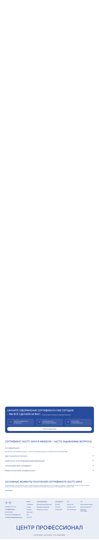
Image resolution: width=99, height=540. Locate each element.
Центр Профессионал (49, 527)
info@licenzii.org (10, 509)
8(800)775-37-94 (11, 506)
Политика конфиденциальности (13, 517)
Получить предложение (49, 429)
